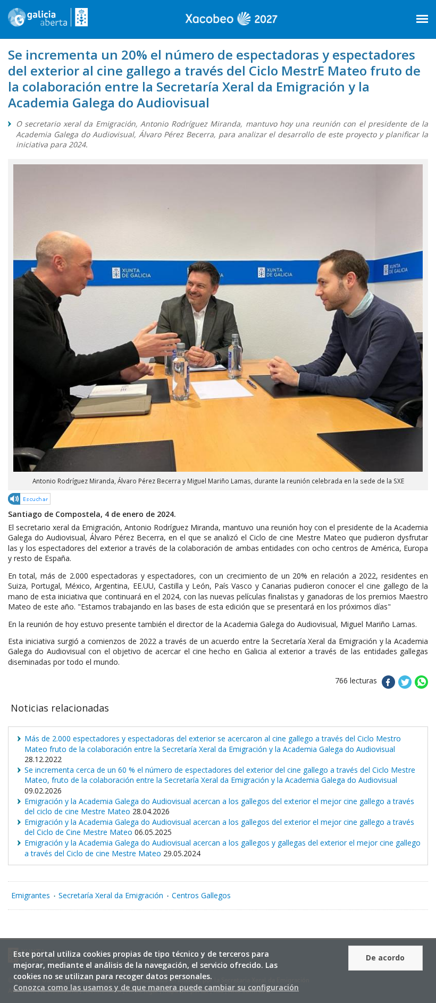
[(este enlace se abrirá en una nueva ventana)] (30, 500)
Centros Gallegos (201, 895)
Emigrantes (30, 895)
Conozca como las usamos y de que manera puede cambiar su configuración (156, 987)
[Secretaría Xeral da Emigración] (48, 21)
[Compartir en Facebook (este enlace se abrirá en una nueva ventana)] (388, 686)
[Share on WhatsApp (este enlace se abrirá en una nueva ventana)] (421, 686)
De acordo (385, 957)
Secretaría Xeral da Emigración (110, 895)
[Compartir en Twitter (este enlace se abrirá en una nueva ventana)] (405, 686)
